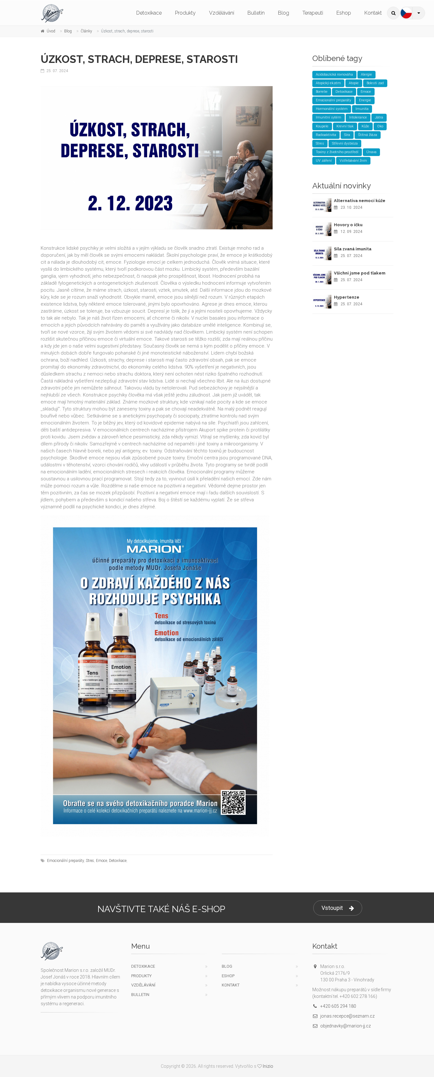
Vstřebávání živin (353, 161)
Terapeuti (312, 13)
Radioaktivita (326, 135)
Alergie (366, 74)
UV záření (324, 161)
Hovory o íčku (348, 224)
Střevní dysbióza (345, 143)
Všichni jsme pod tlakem (359, 273)
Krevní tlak (345, 126)
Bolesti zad (375, 83)
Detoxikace (149, 13)
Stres (90, 860)
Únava (371, 152)
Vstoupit (332, 907)
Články (86, 31)
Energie (365, 100)
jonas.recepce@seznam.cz (347, 1016)
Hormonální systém (332, 109)
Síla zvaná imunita (352, 249)
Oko (380, 126)
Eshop (343, 13)
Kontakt (373, 13)
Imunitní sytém (328, 117)
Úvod (51, 31)
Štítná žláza (367, 135)
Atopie (354, 83)
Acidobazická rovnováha (334, 74)
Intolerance (358, 117)
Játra (379, 117)
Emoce (101, 860)
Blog (283, 13)
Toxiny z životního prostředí (337, 152)
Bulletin (256, 13)
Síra (347, 135)
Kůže (365, 126)
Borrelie (322, 92)
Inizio (268, 1066)
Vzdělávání (221, 13)
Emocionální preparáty (65, 860)
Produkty (185, 13)
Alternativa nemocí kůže (359, 200)
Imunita (362, 109)
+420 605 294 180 (338, 1006)
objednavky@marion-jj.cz (345, 1025)
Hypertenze (346, 297)
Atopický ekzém (328, 83)
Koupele (322, 126)
